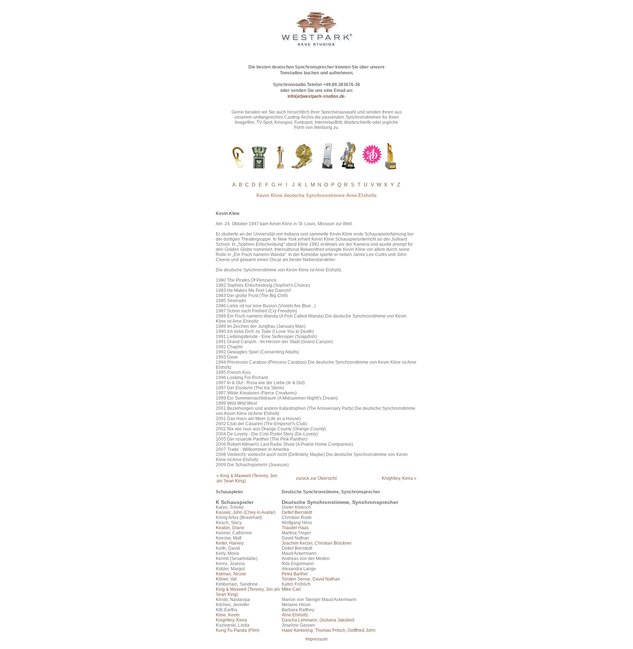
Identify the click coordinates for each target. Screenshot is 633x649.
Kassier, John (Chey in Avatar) (245, 512)
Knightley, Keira (231, 620)
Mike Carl (291, 589)
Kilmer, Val (226, 579)
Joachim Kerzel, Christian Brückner (317, 543)
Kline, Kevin (228, 615)
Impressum (316, 639)
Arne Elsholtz (295, 615)
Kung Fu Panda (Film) (237, 630)
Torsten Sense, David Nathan (311, 579)
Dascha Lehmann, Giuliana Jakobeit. (318, 620)
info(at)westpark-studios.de (316, 96)
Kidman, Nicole (231, 573)
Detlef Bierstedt (297, 512)
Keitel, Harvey (230, 543)
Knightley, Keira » (399, 478)
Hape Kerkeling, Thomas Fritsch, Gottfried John (328, 630)
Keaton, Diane (230, 527)
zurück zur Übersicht (316, 478)
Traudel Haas (295, 527)
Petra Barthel (295, 573)
